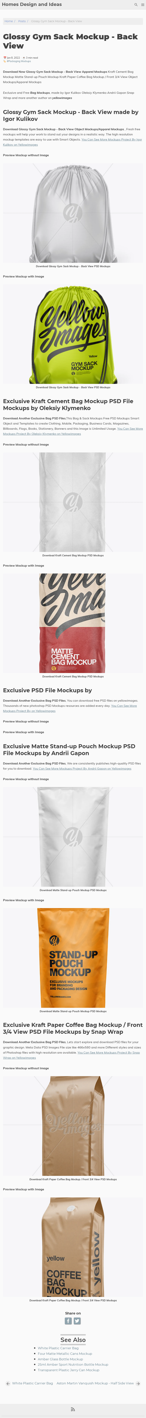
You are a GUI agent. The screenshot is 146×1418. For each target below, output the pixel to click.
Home (9, 21)
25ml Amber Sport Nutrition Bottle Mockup (73, 1364)
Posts (22, 21)
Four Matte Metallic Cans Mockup (65, 1353)
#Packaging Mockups (19, 61)
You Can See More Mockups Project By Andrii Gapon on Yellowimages (82, 768)
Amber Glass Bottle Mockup (60, 1359)
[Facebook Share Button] (68, 1321)
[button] (142, 5)
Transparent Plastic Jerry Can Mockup (68, 1370)
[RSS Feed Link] (73, 1410)
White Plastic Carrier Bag (58, 1348)
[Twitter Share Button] (77, 1321)
